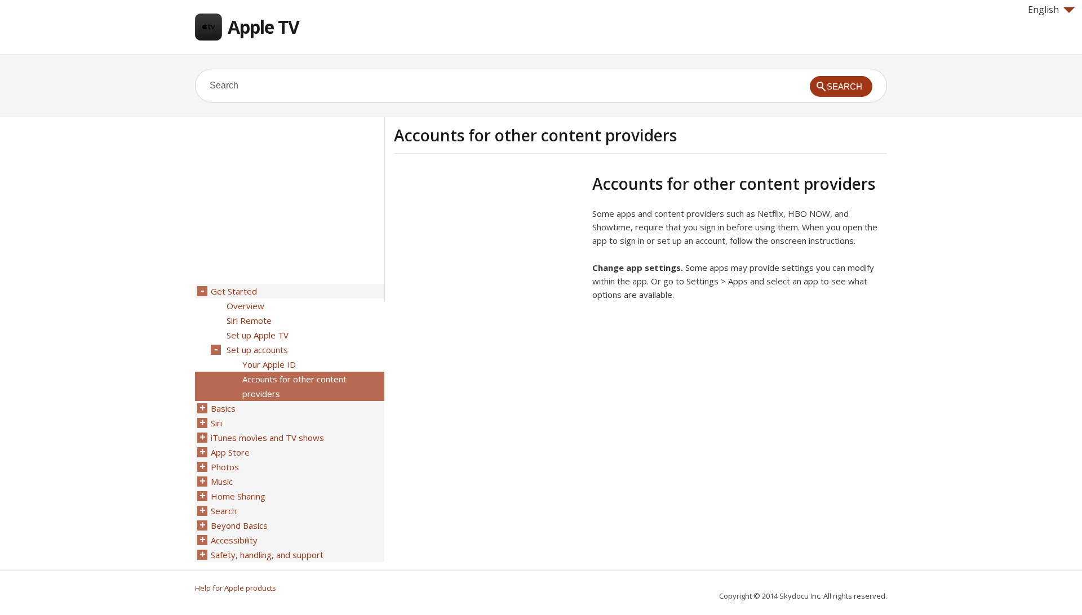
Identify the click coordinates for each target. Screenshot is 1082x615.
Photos (225, 467)
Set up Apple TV (258, 335)
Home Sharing (238, 496)
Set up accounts (257, 349)
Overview (245, 305)
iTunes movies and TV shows (267, 437)
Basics (223, 408)
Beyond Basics (239, 525)
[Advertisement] (488, 253)
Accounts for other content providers (294, 386)
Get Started (234, 291)
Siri (216, 423)
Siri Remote (249, 320)
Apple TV (263, 27)
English (1043, 9)
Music (222, 481)
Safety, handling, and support (267, 554)
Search (224, 510)
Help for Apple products (235, 588)
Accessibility (234, 540)
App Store (230, 452)
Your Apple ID (269, 364)
